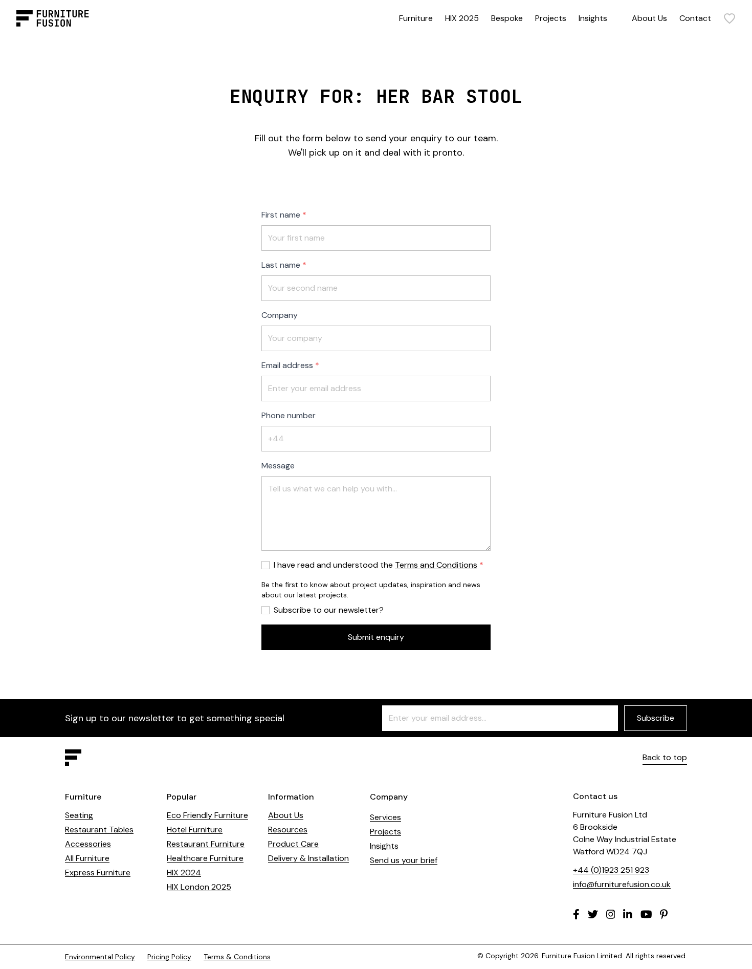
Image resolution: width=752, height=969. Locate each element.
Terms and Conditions (436, 564)
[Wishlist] (729, 18)
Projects (550, 18)
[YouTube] (646, 914)
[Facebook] (576, 914)
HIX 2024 (184, 872)
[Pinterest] (664, 914)
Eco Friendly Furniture (207, 815)
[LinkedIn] (627, 914)
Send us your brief (403, 860)
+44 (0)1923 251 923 (611, 870)
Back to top (665, 757)
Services (385, 817)
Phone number (288, 415)
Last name (280, 265)
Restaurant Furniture (206, 843)
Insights (593, 18)
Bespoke (507, 18)
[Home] (52, 18)
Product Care (293, 843)
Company (279, 315)
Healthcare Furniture (205, 858)
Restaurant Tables (99, 829)
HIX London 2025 (199, 886)
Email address (287, 365)
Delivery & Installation (308, 858)
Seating (79, 815)
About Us (649, 18)
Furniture (416, 18)
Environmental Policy (100, 956)
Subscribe (655, 718)
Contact (695, 18)
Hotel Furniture (195, 829)
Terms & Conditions (237, 956)
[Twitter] (593, 914)
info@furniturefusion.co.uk (622, 884)
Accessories (88, 843)
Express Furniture (97, 872)
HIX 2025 (462, 18)
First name (280, 214)
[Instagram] (610, 914)
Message (278, 465)
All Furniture (87, 858)
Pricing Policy (169, 956)
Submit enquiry (376, 637)
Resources (287, 829)
